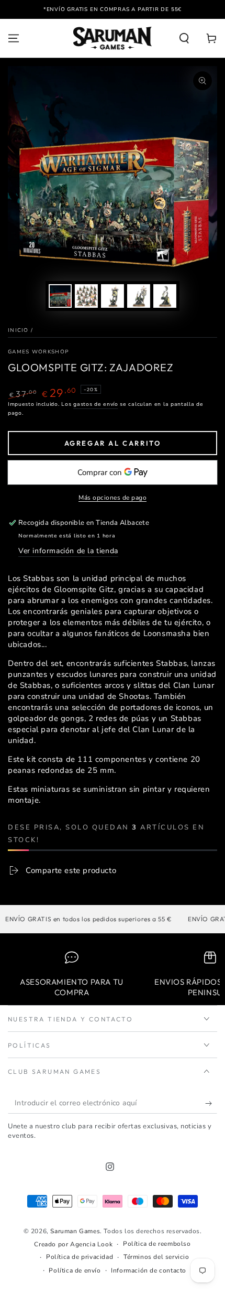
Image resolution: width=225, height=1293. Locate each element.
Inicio (18, 330)
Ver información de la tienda (68, 551)
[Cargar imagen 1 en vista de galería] (60, 296)
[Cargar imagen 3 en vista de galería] (112, 296)
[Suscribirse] (211, 1103)
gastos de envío (95, 404)
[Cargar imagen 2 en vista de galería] (86, 296)
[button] (184, 38)
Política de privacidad (79, 1257)
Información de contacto (148, 1270)
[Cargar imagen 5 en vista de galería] (164, 296)
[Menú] (13, 38)
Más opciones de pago (112, 497)
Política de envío (74, 1270)
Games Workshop (38, 351)
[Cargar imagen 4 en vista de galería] (138, 296)
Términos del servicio (156, 1257)
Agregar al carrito (112, 443)
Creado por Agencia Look (73, 1244)
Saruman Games (75, 1231)
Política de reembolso (157, 1244)
